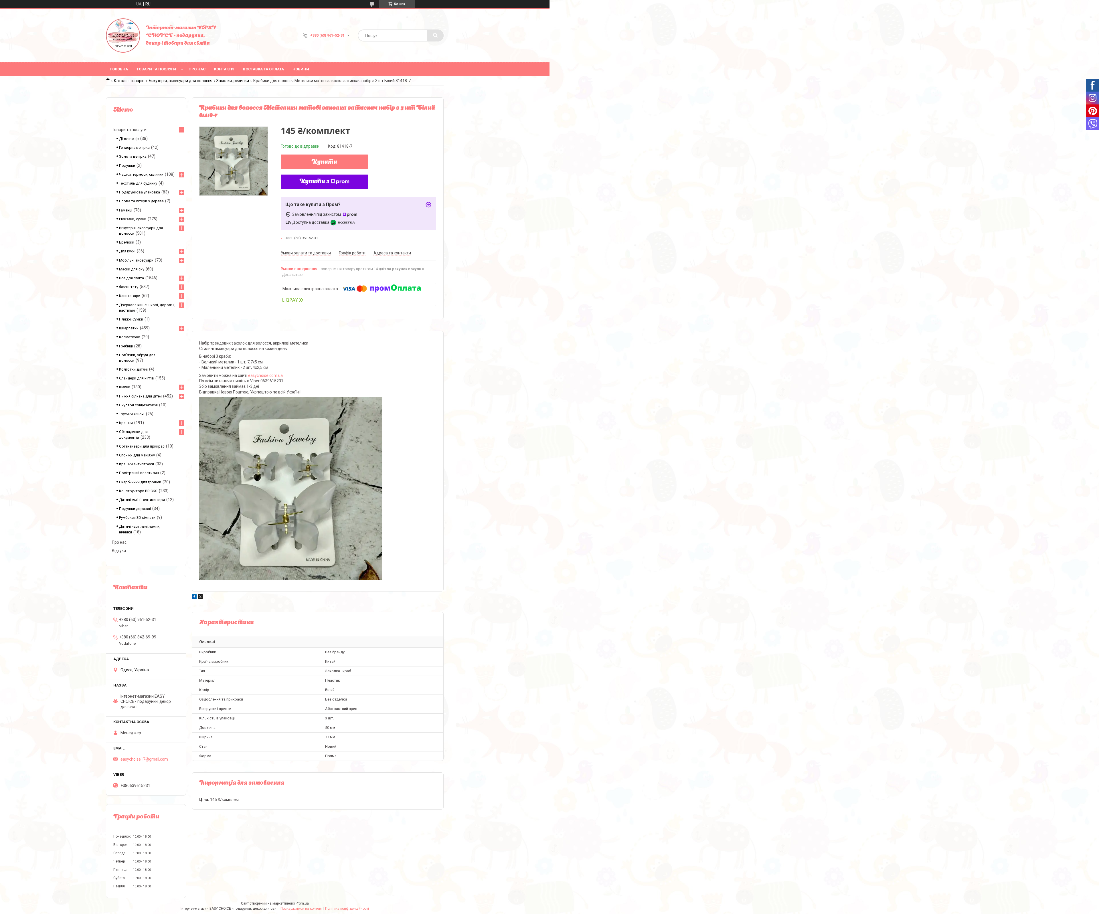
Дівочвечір (129, 138)
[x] (200, 597)
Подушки (127, 165)
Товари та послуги (156, 69)
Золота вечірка (133, 156)
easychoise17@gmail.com (144, 759)
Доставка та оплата (263, 69)
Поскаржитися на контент (301, 909)
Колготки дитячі (133, 369)
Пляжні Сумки (131, 319)
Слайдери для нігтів (136, 378)
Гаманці (125, 210)
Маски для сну (131, 269)
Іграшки (126, 423)
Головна (119, 69)
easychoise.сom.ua (265, 375)
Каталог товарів (129, 80)
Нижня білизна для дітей (140, 396)
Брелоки (126, 242)
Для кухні (127, 251)
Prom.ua (302, 903)
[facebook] (194, 597)
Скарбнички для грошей (140, 482)
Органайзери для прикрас (142, 446)
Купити (324, 162)
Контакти (224, 69)
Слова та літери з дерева (141, 201)
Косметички (129, 337)
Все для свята (131, 278)
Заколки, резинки (232, 80)
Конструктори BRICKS (138, 491)
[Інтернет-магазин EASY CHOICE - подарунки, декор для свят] (123, 35)
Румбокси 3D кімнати (137, 517)
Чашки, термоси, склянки (141, 174)
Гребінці (126, 346)
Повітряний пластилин (139, 473)
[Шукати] (435, 35)
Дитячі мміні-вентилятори (142, 500)
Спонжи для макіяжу (137, 455)
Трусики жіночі (132, 414)
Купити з (314, 182)
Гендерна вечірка (134, 147)
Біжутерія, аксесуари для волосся (180, 80)
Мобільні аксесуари (136, 260)
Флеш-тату (128, 287)
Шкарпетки (129, 328)
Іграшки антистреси (136, 464)
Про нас (197, 69)
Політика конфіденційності (347, 909)
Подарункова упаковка (139, 192)
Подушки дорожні (135, 509)
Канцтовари (129, 296)
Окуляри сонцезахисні (138, 405)
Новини (300, 69)
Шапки (124, 387)
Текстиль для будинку (138, 183)
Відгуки (119, 550)
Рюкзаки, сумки (132, 219)
